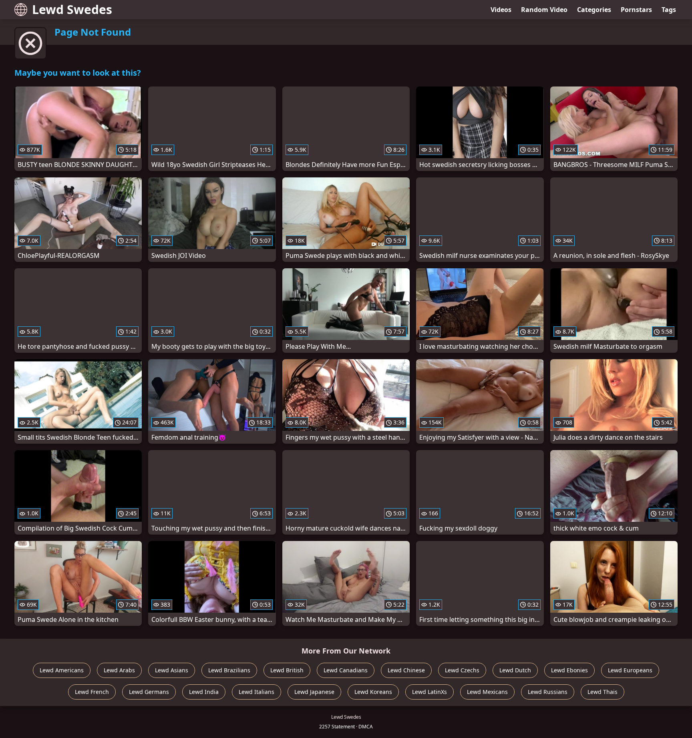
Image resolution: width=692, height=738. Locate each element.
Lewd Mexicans (487, 692)
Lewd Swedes (72, 9)
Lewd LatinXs (429, 692)
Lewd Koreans (373, 692)
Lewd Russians (547, 692)
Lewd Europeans (630, 670)
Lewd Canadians (346, 670)
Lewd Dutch (515, 670)
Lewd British (287, 670)
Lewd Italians (256, 692)
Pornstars (636, 9)
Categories (594, 9)
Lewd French (92, 692)
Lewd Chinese (406, 670)
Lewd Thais (602, 692)
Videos (501, 9)
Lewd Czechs (462, 670)
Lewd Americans (62, 670)
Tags (669, 9)
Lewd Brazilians (229, 670)
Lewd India (204, 692)
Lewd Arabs (119, 670)
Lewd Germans (149, 692)
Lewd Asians (171, 670)
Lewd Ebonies (569, 670)
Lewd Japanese (314, 692)
